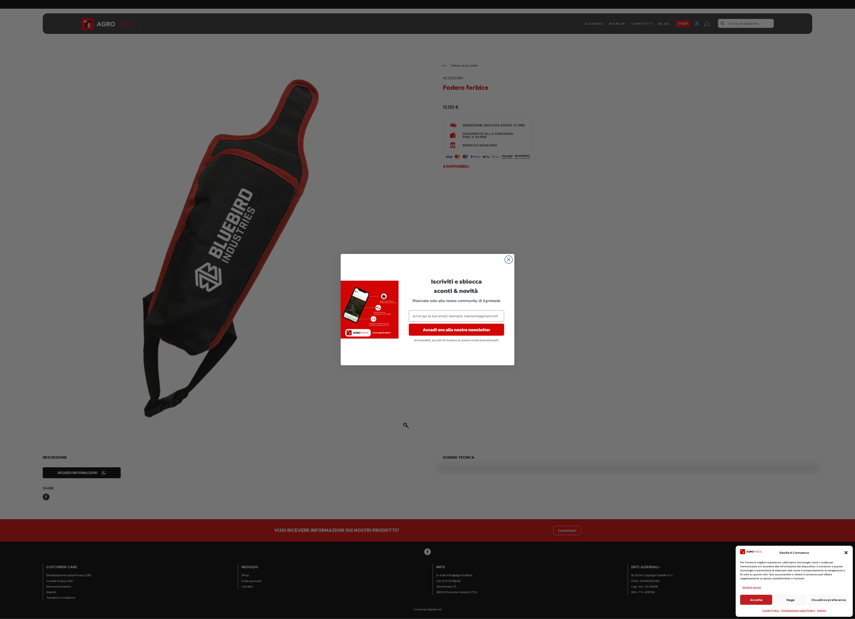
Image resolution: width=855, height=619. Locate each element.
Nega (790, 599)
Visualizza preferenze (828, 599)
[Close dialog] (509, 260)
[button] (846, 552)
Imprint (821, 611)
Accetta (756, 599)
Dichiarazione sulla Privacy (798, 611)
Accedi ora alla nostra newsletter (456, 329)
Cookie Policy (770, 611)
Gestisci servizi (751, 587)
